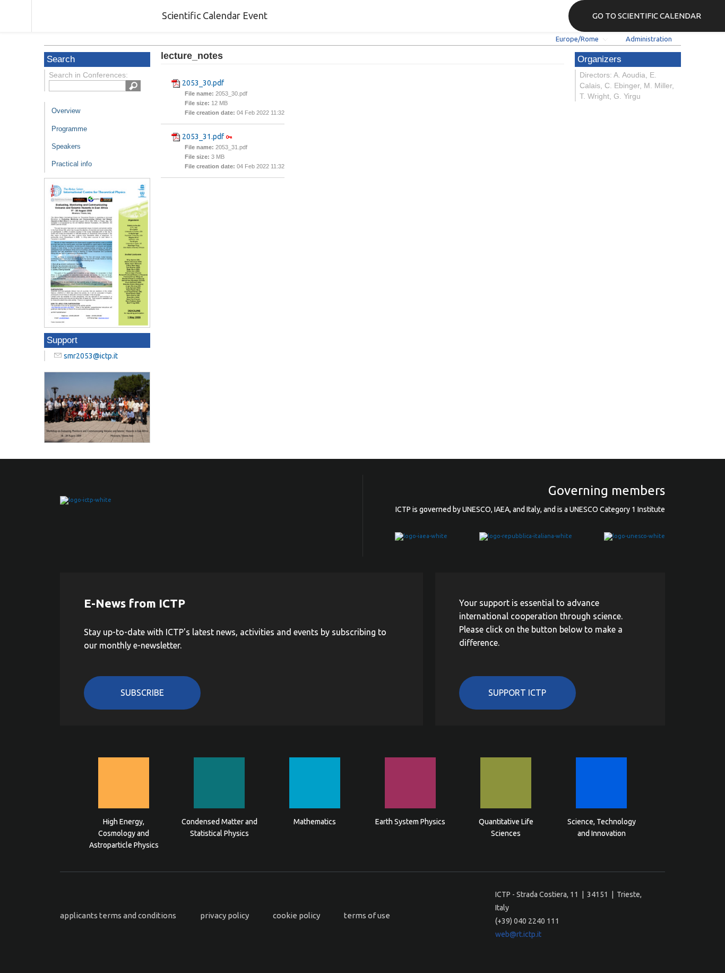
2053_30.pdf (203, 83)
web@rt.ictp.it (518, 934)
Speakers (66, 146)
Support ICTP (517, 692)
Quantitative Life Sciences (506, 827)
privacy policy (224, 915)
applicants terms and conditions (118, 915)
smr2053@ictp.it (91, 356)
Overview (65, 111)
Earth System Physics (410, 821)
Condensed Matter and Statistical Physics (219, 827)
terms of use (367, 915)
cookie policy (296, 915)
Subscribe (142, 692)
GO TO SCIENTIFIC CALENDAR (646, 15)
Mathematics (315, 821)
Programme (69, 129)
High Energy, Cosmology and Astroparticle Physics (124, 832)
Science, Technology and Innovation (601, 827)
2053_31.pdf (203, 136)
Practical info (71, 164)
